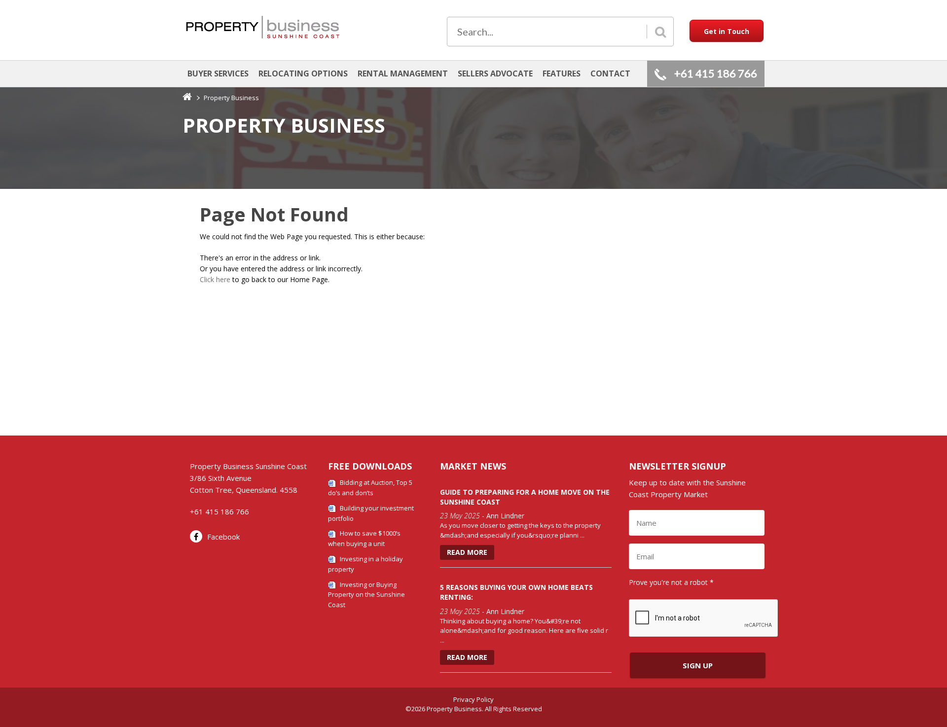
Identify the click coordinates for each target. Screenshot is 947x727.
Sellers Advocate (495, 73)
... (582, 535)
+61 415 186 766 (715, 73)
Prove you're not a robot (671, 582)
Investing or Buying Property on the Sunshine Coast (366, 595)
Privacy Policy (473, 699)
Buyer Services (218, 73)
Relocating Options (303, 73)
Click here (215, 279)
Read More (467, 552)
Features (562, 73)
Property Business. (455, 708)
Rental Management (403, 73)
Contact (610, 73)
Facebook (223, 537)
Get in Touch (726, 31)
